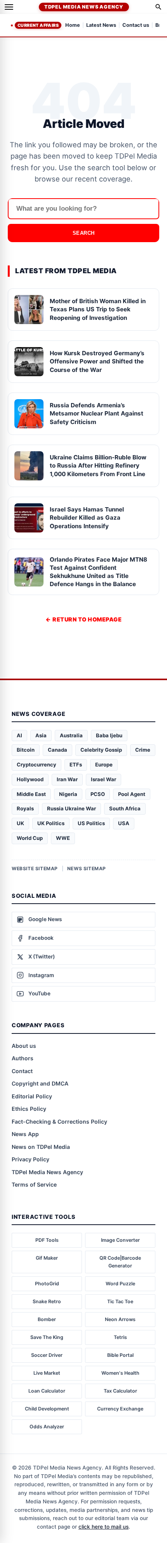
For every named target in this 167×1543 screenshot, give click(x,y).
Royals (25, 808)
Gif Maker (47, 1258)
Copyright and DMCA (40, 1083)
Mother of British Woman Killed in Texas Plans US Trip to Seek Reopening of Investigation (98, 309)
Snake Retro (47, 1301)
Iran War (67, 779)
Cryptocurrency (36, 764)
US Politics (91, 823)
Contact (22, 1071)
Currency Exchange (120, 1409)
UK (20, 823)
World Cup (30, 838)
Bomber (47, 1319)
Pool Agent (131, 794)
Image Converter (120, 1240)
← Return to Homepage (83, 619)
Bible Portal (120, 1355)
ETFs (76, 764)
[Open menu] (9, 7)
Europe (104, 764)
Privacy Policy (30, 1159)
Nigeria (68, 794)
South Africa (125, 808)
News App (25, 1134)
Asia (41, 735)
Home (72, 25)
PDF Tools (47, 1240)
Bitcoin (26, 750)
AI (19, 735)
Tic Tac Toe (120, 1301)
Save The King (46, 1337)
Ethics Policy (29, 1108)
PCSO (97, 794)
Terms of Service (34, 1184)
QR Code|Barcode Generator (120, 1262)
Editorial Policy (32, 1096)
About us (24, 1045)
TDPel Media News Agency (84, 7)
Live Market (46, 1373)
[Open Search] (158, 7)
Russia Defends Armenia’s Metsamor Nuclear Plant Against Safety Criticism (96, 413)
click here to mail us (103, 1527)
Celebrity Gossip (101, 750)
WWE (63, 838)
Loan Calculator (46, 1391)
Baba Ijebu (109, 735)
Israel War (103, 779)
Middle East (31, 794)
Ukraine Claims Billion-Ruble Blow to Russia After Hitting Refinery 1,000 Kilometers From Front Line (98, 466)
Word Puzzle (120, 1283)
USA (123, 823)
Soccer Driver (47, 1355)
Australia (71, 735)
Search (84, 233)
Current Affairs (38, 25)
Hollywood (30, 779)
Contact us (135, 25)
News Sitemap (86, 868)
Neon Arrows (120, 1319)
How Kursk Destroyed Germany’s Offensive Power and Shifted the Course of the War (97, 361)
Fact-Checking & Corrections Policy (59, 1121)
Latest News (101, 25)
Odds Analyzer (47, 1427)
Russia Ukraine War (71, 808)
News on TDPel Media (41, 1146)
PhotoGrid (47, 1283)
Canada (57, 750)
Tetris (120, 1337)
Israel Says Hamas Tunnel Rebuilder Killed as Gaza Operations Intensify (87, 518)
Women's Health (120, 1373)
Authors (22, 1058)
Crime (142, 750)
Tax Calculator (120, 1391)
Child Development (47, 1409)
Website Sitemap (35, 868)
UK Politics (50, 823)
